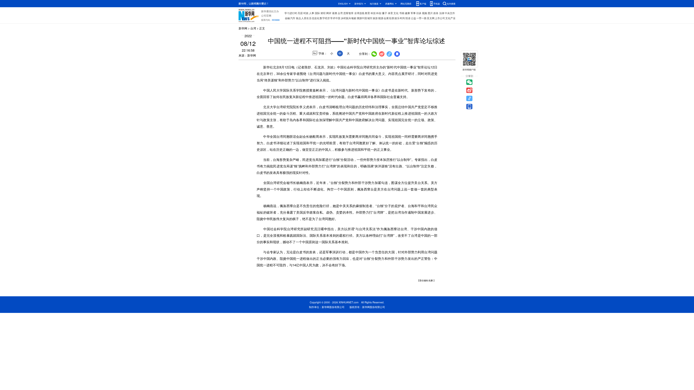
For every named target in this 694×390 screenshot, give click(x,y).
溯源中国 (362, 18)
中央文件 (450, 13)
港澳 (334, 13)
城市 (369, 18)
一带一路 (421, 18)
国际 (317, 13)
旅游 (375, 18)
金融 (287, 18)
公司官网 (266, 15)
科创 (378, 13)
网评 (328, 13)
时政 (306, 13)
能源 (380, 18)
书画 (401, 13)
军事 (413, 13)
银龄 (353, 18)
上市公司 (440, 18)
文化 (396, 13)
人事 (311, 13)
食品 (298, 18)
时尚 (402, 18)
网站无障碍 (405, 3)
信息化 (315, 18)
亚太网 (430, 18)
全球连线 (359, 13)
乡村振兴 (346, 18)
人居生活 (306, 18)
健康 (407, 13)
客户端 (423, 3)
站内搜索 (451, 3)
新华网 (243, 28)
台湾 (340, 13)
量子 (384, 13)
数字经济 (325, 18)
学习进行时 (290, 13)
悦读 (407, 18)
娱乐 (397, 18)
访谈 (418, 13)
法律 (441, 13)
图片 (430, 13)
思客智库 (348, 13)
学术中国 (335, 18)
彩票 (391, 18)
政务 (435, 13)
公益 (413, 18)
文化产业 (450, 18)
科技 (373, 13)
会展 (386, 18)
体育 (390, 13)
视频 (424, 13)
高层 (300, 13)
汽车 (292, 18)
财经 (323, 13)
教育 (367, 13)
